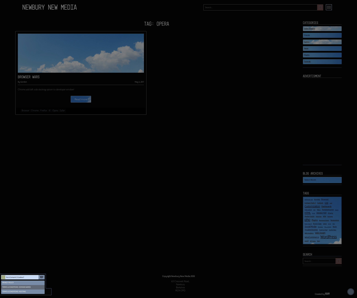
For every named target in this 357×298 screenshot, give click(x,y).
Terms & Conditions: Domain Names (16, 287)
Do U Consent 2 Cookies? (15, 277)
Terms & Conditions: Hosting (14, 292)
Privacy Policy (8, 283)
